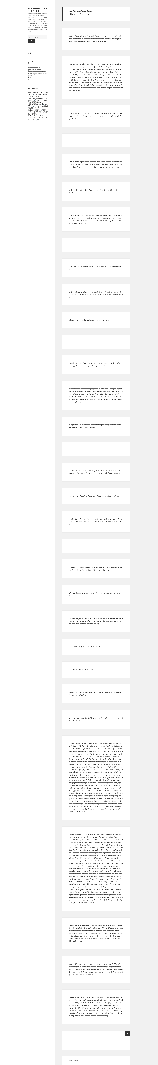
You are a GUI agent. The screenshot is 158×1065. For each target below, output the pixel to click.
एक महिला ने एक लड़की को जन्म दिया (37, 72)
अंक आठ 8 (31, 66)
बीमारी (29, 64)
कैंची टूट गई (31, 80)
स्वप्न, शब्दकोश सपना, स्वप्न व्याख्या (37, 9)
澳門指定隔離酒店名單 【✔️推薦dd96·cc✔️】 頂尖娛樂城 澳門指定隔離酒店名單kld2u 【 (38, 106)
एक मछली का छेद (32, 62)
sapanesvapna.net (74, 1061)
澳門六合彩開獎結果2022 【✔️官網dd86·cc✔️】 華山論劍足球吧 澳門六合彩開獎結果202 (38, 100)
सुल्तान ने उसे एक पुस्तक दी (34, 70)
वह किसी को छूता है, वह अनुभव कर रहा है (37, 74)
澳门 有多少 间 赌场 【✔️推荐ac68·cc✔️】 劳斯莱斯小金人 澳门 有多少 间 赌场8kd (38, 112)
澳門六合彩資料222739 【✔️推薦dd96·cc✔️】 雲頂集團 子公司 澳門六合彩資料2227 (38, 94)
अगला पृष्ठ (127, 1033)
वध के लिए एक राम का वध (34, 68)
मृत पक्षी (30, 76)
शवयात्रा (30, 78)
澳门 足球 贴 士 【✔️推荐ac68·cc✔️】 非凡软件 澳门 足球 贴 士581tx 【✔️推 (37, 118)
